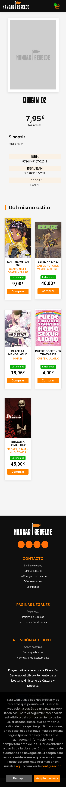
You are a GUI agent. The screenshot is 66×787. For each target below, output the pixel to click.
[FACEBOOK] (44, 544)
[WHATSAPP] (21, 544)
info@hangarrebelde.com (33, 576)
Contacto (33, 558)
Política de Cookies (33, 616)
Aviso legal (33, 611)
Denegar (19, 778)
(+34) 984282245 (33, 570)
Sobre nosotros (33, 647)
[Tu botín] (57, 6)
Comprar (17, 291)
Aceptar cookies (47, 778)
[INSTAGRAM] (29, 544)
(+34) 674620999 (33, 565)
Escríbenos (33, 586)
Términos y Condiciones (33, 622)
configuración (51, 766)
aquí (19, 766)
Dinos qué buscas (33, 652)
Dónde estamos (33, 581)
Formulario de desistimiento (33, 657)
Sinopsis (17, 137)
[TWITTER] (36, 544)
